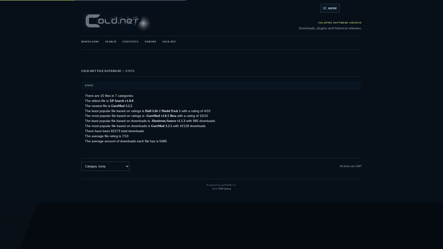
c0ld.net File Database (101, 71)
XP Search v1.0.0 (121, 101)
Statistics (131, 41)
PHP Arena (225, 188)
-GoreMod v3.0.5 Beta (160, 116)
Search (111, 41)
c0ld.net (169, 41)
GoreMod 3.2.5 (121, 106)
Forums (150, 41)
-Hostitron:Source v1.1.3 (168, 121)
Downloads (90, 41)
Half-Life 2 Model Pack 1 (163, 111)
